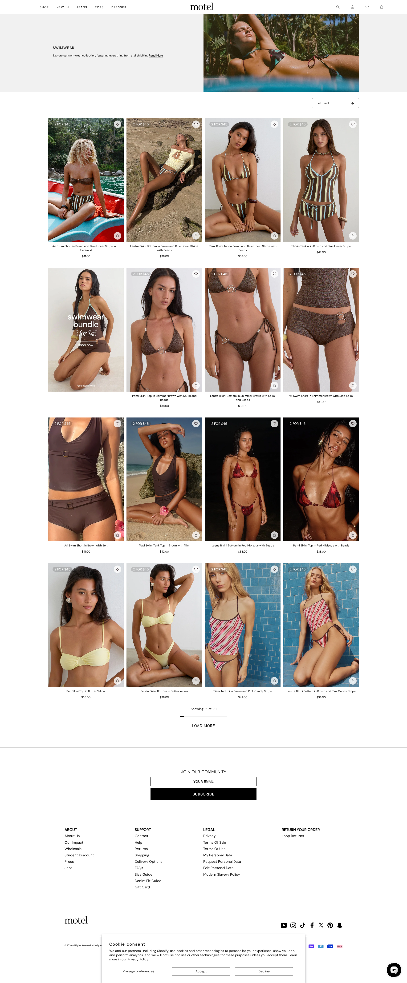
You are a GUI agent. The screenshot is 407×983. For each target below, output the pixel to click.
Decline (264, 971)
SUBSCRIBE (203, 794)
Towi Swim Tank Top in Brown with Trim (164, 545)
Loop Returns (293, 836)
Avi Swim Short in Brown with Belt (86, 545)
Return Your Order (301, 829)
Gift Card (142, 887)
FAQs (139, 868)
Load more (203, 725)
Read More (156, 55)
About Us (72, 836)
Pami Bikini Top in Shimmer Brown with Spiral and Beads (164, 398)
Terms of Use (214, 849)
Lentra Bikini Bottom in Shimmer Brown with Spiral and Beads (243, 398)
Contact (141, 836)
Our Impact (74, 842)
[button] (117, 124)
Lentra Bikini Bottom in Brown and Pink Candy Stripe (321, 691)
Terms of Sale (214, 842)
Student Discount (79, 855)
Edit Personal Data (218, 868)
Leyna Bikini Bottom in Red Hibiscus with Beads (243, 545)
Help (138, 842)
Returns (141, 849)
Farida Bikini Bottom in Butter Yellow (164, 691)
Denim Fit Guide (148, 881)
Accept (201, 971)
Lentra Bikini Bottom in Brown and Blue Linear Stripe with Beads (164, 248)
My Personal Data (217, 855)
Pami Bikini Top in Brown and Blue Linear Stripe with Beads (243, 248)
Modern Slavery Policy (221, 874)
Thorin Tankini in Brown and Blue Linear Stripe (321, 246)
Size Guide (143, 874)
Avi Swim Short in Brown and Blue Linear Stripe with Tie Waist (85, 248)
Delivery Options (149, 861)
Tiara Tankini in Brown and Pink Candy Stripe (242, 691)
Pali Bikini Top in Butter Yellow (85, 691)
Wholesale (73, 849)
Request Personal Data (222, 861)
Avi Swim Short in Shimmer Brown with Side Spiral (321, 396)
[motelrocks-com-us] (202, 7)
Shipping (142, 855)
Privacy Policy (137, 959)
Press (69, 861)
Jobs (69, 868)
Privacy (209, 836)
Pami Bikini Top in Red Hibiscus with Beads (321, 545)
